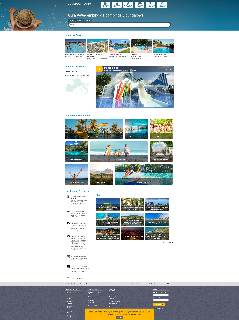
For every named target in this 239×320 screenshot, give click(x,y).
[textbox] (119, 25)
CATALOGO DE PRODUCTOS (79, 256)
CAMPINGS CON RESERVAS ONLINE (79, 197)
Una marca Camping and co (81, 283)
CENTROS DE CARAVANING (79, 236)
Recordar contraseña (158, 308)
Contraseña (157, 298)
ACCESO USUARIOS (77, 278)
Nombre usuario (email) (160, 292)
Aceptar (119, 317)
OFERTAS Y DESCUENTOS (79, 211)
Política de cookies (136, 314)
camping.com (77, 205)
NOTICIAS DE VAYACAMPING (80, 266)
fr (171, 283)
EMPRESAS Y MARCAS (78, 223)
